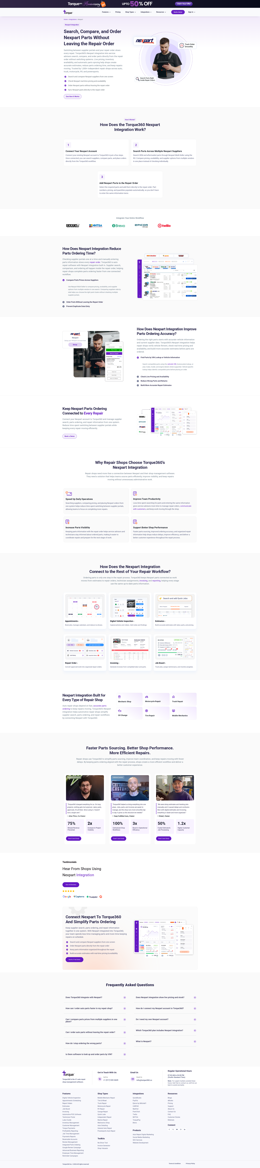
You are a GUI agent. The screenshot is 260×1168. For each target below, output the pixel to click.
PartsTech (136, 1112)
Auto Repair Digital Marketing (143, 1134)
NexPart (135, 1109)
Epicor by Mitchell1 (139, 1103)
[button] (92, 280)
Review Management (69, 1142)
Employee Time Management (72, 1153)
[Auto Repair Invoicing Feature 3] (130, 636)
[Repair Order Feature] (85, 636)
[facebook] (169, 1129)
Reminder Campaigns (70, 1156)
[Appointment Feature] (85, 594)
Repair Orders (67, 1103)
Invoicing (65, 1112)
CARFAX (136, 1106)
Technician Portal (68, 1117)
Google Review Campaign (71, 1147)
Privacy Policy (190, 1163)
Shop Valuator (103, 1148)
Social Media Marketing (141, 1137)
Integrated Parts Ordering (71, 1145)
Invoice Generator (104, 1146)
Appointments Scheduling (71, 1101)
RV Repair (101, 1109)
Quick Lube (102, 1114)
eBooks (170, 1101)
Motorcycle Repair (104, 1106)
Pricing (170, 1103)
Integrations (73, 19)
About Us (171, 1109)
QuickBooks (137, 1098)
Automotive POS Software (71, 1114)
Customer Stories (174, 1117)
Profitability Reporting (70, 1131)
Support (170, 1106)
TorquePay (136, 1120)
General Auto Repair (105, 1128)
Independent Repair (104, 1117)
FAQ (169, 1114)
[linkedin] (184, 1129)
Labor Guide (66, 1120)
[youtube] (177, 1129)
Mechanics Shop (104, 1123)
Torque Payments (68, 1128)
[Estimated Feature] (175, 594)
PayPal (135, 1101)
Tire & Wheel (102, 1101)
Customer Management (70, 1125)
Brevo (135, 1123)
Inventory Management (70, 1123)
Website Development (140, 1143)
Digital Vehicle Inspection (71, 1098)
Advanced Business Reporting (73, 1150)
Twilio (135, 1114)
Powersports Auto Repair (106, 1131)
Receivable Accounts (69, 1139)
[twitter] (173, 1129)
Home (66, 19)
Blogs (170, 1098)
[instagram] (180, 1129)
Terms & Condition (175, 1163)
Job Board (66, 1109)
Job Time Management (70, 1134)
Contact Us (172, 1112)
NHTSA (135, 1117)
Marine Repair (103, 1120)
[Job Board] (175, 636)
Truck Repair (102, 1103)
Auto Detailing (103, 1125)
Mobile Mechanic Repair (106, 1098)
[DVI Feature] (130, 594)
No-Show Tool (103, 1143)
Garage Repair (103, 1112)
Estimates (66, 1106)
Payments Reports (69, 1137)
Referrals (171, 1120)
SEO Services (137, 1140)
